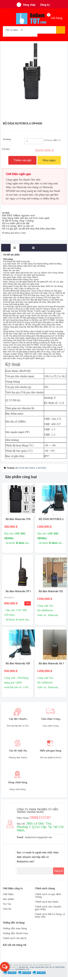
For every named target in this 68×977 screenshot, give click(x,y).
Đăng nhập (29, 4)
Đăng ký (45, 4)
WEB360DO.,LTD (22, 969)
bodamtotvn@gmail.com (38, 837)
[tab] (15, 248)
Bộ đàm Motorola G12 (50, 591)
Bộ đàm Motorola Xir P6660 (50, 663)
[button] (4, 966)
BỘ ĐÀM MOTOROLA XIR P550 (50, 519)
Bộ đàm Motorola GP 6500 (17, 591)
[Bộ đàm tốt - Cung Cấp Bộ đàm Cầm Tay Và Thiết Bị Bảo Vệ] (34, 18)
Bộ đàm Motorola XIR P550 (17, 663)
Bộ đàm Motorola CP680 (17, 519)
